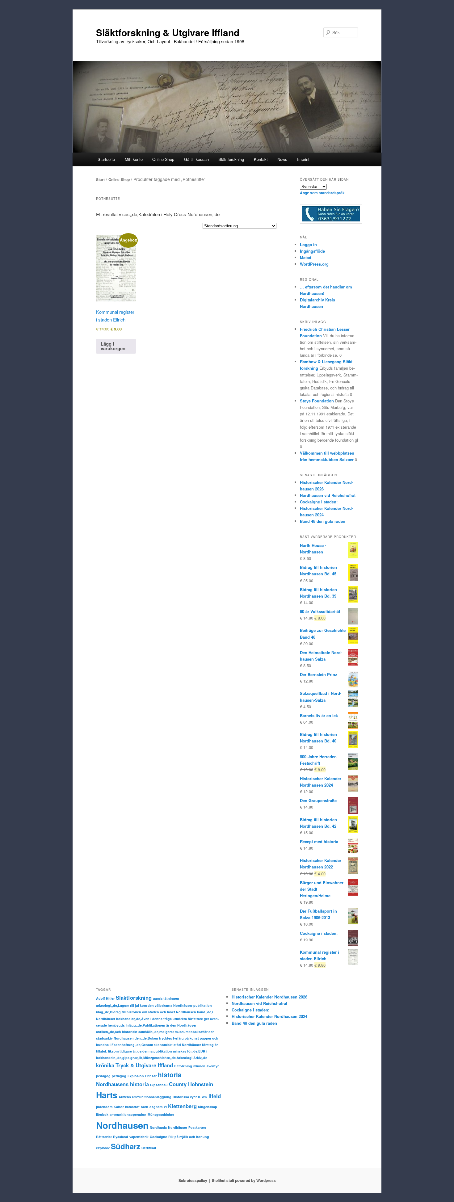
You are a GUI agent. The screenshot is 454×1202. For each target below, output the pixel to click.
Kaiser (119, 1106)
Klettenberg (182, 1106)
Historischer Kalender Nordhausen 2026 (269, 997)
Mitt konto (134, 159)
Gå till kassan (196, 159)
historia (170, 1074)
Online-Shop (119, 179)
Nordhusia (158, 1127)
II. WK (202, 1097)
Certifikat (148, 1147)
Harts (106, 1095)
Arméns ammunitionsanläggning (145, 1097)
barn (144, 1106)
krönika (105, 1065)
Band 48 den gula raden (322, 521)
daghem (155, 1106)
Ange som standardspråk (322, 192)
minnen (199, 1066)
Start (100, 179)
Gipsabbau (159, 1084)
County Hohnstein (191, 1084)
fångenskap (207, 1106)
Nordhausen (122, 1125)
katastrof (132, 1106)
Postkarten (197, 1127)
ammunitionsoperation (128, 1114)
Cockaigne (158, 1136)
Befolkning (183, 1066)
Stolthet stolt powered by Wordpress (244, 1180)
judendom (104, 1106)
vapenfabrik (139, 1136)
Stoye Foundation (317, 401)
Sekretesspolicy (193, 1180)
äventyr (213, 1066)
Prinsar (151, 1076)
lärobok (102, 1114)
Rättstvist (104, 1136)
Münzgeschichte (161, 1114)
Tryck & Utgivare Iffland (144, 1065)
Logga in (308, 244)
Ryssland (120, 1136)
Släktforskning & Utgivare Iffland (167, 32)
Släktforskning (134, 997)
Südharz (125, 1146)
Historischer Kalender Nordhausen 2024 (269, 1016)
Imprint (303, 159)
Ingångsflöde (312, 251)
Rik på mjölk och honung (188, 1136)
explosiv (103, 1147)
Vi (165, 1106)
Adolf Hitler (105, 998)
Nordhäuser (177, 1127)
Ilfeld (214, 1096)
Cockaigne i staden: (319, 502)
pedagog (103, 1076)
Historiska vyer (185, 1097)
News (282, 159)
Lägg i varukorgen (113, 346)
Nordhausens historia (122, 1084)
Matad (305, 257)
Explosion (136, 1076)
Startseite (106, 159)
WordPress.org (314, 264)
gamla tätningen (166, 998)
